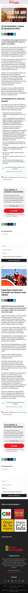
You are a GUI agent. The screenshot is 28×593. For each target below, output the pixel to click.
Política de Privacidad (11, 216)
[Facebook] (5, 34)
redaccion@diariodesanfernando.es (14, 572)
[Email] (11, 34)
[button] (2, 2)
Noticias (5, 6)
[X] (8, 34)
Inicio (2, 6)
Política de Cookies (20, 586)
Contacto (16, 587)
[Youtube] (22, 581)
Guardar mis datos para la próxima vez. (13, 256)
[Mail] (8, 581)
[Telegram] (14, 34)
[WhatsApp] (2, 34)
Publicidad (12, 587)
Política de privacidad (12, 586)
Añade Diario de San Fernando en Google (14, 171)
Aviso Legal (19, 214)
